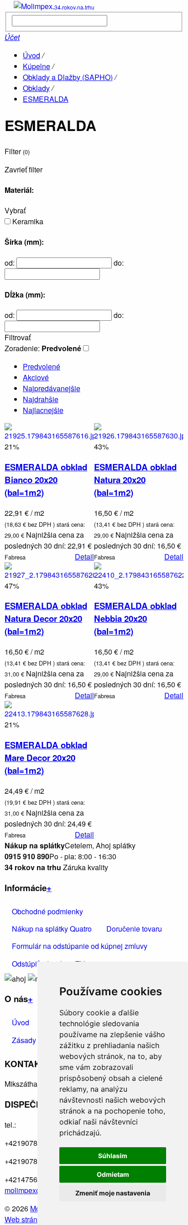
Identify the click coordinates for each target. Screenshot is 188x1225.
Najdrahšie (40, 399)
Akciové (36, 377)
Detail (84, 556)
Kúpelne (36, 66)
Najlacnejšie (43, 410)
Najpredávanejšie (51, 388)
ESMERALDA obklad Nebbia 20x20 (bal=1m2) (135, 618)
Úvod (31, 55)
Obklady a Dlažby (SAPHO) (68, 77)
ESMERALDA (45, 99)
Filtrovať (18, 337)
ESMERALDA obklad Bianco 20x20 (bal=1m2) (46, 480)
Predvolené (41, 366)
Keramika (27, 221)
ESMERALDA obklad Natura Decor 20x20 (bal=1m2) (46, 618)
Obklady (36, 88)
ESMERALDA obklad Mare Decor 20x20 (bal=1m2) (46, 757)
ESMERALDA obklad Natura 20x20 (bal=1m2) (135, 480)
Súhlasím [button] (112, 1155)
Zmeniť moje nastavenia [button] (112, 1193)
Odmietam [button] (113, 1174)
